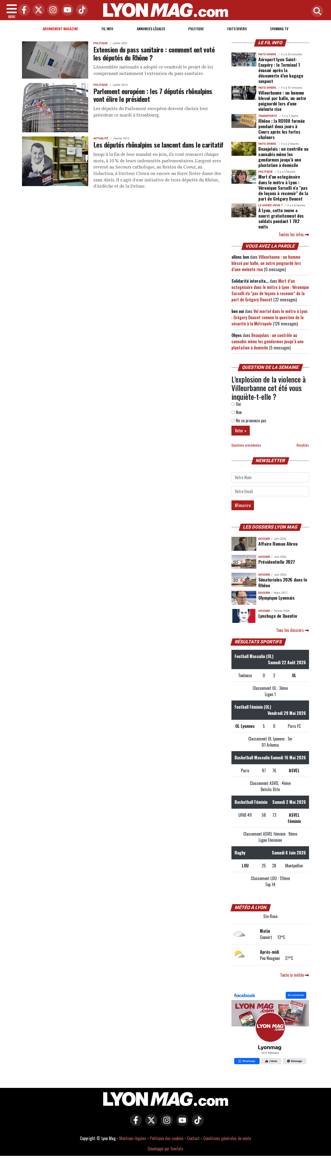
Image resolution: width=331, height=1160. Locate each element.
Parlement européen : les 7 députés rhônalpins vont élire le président (152, 95)
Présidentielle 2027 (276, 561)
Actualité (100, 138)
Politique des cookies (167, 1138)
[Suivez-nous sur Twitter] (150, 1124)
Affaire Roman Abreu (277, 543)
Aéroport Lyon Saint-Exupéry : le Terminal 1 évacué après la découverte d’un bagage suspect (280, 70)
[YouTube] (66, 10)
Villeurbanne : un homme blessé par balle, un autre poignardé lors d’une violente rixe (282, 100)
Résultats (303, 445)
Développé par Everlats (165, 1149)
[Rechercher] (316, 11)
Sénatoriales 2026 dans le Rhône (282, 582)
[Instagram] (51, 10)
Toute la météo (292, 975)
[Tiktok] (80, 10)
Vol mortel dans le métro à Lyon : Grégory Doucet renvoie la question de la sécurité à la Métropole (269, 317)
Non (238, 412)
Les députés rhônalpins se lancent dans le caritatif (158, 144)
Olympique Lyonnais (276, 597)
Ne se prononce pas (250, 420)
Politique (196, 28)
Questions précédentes (246, 445)
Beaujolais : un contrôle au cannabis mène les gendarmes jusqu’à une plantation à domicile (283, 156)
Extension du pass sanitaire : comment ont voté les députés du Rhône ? (154, 53)
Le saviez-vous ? (270, 205)
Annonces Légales (151, 28)
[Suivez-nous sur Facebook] (270, 1029)
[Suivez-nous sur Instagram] (165, 1124)
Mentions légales (132, 1138)
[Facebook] (23, 10)
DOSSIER (264, 538)
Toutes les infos (292, 234)
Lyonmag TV (279, 28)
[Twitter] (37, 10)
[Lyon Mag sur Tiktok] (196, 1124)
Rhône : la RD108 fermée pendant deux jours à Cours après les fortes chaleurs (281, 128)
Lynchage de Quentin (277, 615)
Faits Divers (237, 28)
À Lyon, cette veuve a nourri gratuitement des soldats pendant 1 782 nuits (281, 218)
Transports (267, 116)
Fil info (107, 28)
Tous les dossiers (290, 630)
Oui (238, 404)
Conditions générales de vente (227, 1138)
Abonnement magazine (60, 28)
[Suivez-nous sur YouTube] (181, 1124)
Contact (193, 1138)
